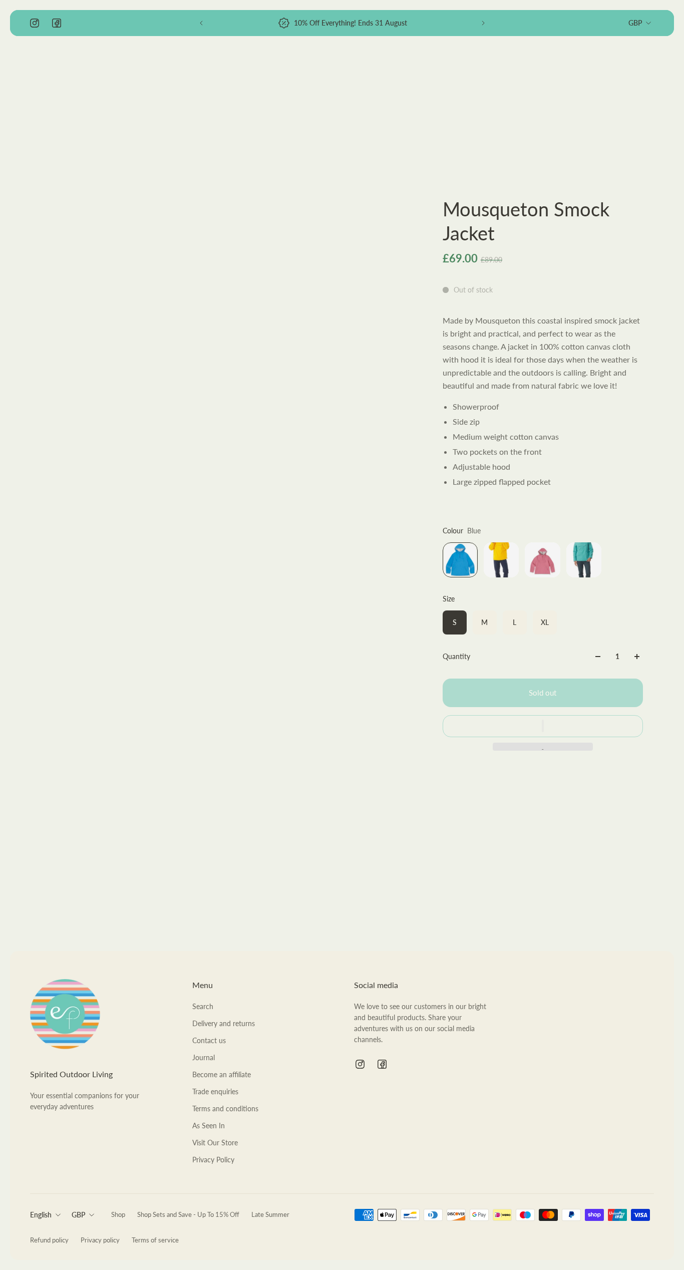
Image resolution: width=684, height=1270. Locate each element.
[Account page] (624, 68)
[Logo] (65, 68)
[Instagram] (35, 23)
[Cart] (648, 68)
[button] (543, 726)
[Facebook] (57, 23)
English (41, 1214)
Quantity (456, 656)
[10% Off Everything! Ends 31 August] (342, 23)
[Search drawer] (600, 68)
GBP (635, 23)
